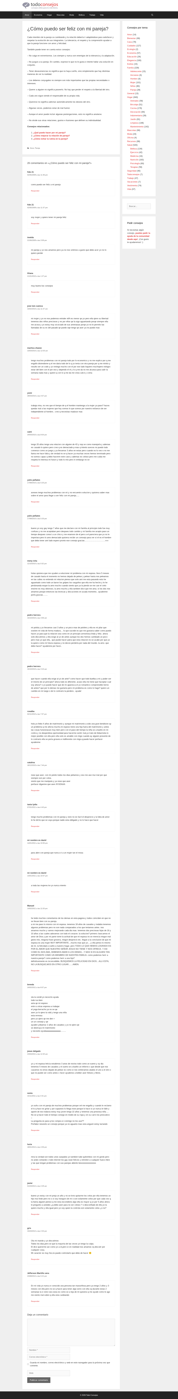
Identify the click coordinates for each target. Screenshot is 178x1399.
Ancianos (134, 75)
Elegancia (131, 60)
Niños (132, 86)
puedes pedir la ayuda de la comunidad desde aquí (138, 236)
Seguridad (131, 171)
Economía (38, 15)
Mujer (132, 82)
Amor (27, 15)
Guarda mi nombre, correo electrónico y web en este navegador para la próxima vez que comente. (70, 1364)
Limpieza (134, 123)
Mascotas (61, 15)
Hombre (133, 79)
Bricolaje (134, 104)
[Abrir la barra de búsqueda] (152, 15)
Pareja (37, 148)
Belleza (82, 15)
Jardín (133, 119)
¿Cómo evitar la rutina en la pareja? (50, 139)
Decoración (135, 112)
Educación (132, 57)
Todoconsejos (133, 174)
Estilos (130, 64)
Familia (130, 68)
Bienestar (131, 38)
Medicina (134, 156)
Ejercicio (134, 152)
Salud (129, 145)
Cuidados (131, 46)
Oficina (130, 137)
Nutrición (134, 160)
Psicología (135, 163)
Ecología (131, 49)
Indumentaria (136, 115)
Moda (71, 15)
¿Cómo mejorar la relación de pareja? (51, 136)
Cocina (133, 108)
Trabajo (92, 15)
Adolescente (135, 71)
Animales (134, 101)
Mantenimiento (136, 127)
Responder (35, 191)
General (130, 93)
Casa (129, 42)
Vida (102, 15)
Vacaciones (132, 182)
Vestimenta (132, 185)
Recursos (131, 141)
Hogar (49, 15)
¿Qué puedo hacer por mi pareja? (49, 133)
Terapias (134, 167)
